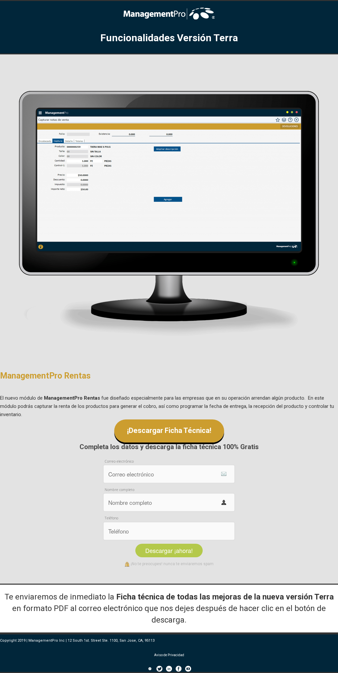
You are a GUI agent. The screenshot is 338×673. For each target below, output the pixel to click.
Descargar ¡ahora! (169, 550)
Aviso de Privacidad (169, 655)
